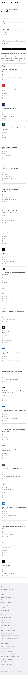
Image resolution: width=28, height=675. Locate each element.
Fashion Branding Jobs (6, 648)
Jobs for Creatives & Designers (8, 654)
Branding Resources (6, 597)
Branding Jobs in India (6, 633)
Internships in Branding (6, 651)
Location (4, 32)
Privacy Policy (4, 605)
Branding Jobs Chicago (6, 628)
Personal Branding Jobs (7, 659)
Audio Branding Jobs (6, 617)
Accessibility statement (6, 602)
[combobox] (14, 35)
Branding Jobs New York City (8, 630)
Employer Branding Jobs (7, 643)
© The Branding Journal (7, 589)
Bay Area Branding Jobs (7, 620)
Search (3, 16)
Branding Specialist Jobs (7, 641)
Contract (4, 21)
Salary (3, 37)
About (2, 592)
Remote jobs (5, 43)
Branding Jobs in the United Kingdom (10, 635)
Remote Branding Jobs (6, 661)
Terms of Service (5, 599)
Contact (3, 607)
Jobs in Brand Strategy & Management (10, 656)
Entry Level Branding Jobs (7, 646)
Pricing (2, 594)
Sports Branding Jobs (6, 664)
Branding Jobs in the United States (9, 638)
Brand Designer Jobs (6, 622)
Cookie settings (5, 610)
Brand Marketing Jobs (6, 625)
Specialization (5, 26)
